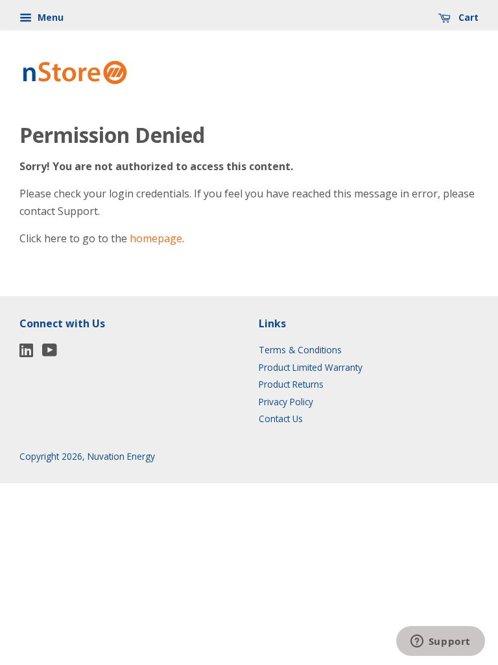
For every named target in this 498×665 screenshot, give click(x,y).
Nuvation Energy (121, 456)
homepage (156, 238)
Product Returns (291, 384)
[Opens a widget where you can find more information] (440, 642)
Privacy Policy (286, 401)
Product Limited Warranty (310, 367)
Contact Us (281, 418)
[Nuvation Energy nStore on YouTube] (49, 352)
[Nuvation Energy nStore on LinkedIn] (26, 352)
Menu (49, 17)
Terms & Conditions (300, 350)
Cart (467, 17)
